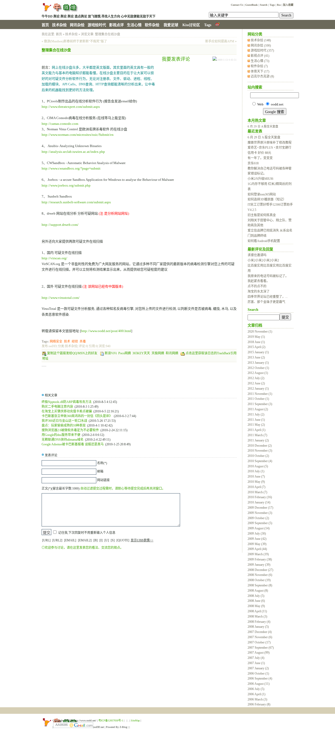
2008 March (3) (257, 616)
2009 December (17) (260, 507)
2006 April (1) (256, 694)
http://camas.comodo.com (60, 124)
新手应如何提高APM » (221, 41)
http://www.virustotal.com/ (61, 298)
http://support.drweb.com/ (60, 225)
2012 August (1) (258, 373)
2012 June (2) (256, 383)
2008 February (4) (259, 622)
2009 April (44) (257, 549)
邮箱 (100, 472)
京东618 (253, 163)
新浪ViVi (111, 353)
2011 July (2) (256, 414)
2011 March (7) (257, 435)
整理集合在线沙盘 (107, 34)
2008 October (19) (259, 580)
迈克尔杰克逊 (262, 76)
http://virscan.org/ (54, 258)
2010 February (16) (260, 497)
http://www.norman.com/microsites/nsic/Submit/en (78, 135)
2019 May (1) (256, 337)
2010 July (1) (256, 471)
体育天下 (260, 71)
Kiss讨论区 (191, 25)
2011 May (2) (256, 425)
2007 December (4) (260, 632)
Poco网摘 (124, 353)
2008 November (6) (260, 575)
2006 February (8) (259, 704)
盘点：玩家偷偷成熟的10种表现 (64, 425)
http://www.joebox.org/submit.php (66, 185)
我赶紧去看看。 (259, 281)
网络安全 (56, 341)
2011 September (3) (260, 404)
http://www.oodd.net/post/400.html (106, 331)
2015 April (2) (256, 347)
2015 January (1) (258, 352)
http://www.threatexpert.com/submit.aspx (71, 107)
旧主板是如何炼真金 (262, 215)
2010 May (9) (256, 482)
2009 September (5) (260, 523)
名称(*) (102, 463)
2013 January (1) (258, 362)
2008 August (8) (258, 590)
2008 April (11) (257, 611)
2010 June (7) (256, 476)
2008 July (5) (256, 596)
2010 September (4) (260, 461)
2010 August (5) (258, 466)
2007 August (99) (259, 652)
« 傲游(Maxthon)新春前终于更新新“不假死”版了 (74, 41)
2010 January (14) (259, 502)
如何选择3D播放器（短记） (267, 199)
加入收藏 (288, 4)
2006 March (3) (257, 699)
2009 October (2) (258, 518)
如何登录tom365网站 (262, 194)
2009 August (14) (259, 528)
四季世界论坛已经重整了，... (268, 297)
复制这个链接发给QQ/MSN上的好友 (72, 353)
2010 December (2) (260, 445)
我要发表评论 (176, 59)
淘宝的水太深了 (259, 291)
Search (263, 4)
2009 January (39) (259, 564)
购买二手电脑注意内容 (57, 406)
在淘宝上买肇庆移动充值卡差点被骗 (67, 411)
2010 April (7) (256, 487)
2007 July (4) (256, 658)
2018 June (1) (256, 342)
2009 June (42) (257, 539)
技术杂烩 (59, 25)
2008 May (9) (256, 606)
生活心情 (134, 25)
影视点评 (116, 25)
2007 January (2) (258, 668)
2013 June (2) (256, 357)
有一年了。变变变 (260, 158)
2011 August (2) (258, 409)
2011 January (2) (258, 440)
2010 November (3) (260, 450)
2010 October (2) (258, 456)
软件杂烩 (152, 25)
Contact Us (237, 4)
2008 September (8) (260, 585)
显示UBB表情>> (142, 540)
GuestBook (251, 4)
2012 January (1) (258, 388)
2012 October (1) (258, 368)
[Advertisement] (194, 100)
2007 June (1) (256, 663)
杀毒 (83, 341)
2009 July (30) (257, 533)
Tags (272, 4)
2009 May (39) (257, 544)
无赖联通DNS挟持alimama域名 (62, 439)
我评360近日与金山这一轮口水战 (64, 421)
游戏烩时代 (97, 25)
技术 (67, 341)
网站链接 (103, 480)
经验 (75, 341)
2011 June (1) (256, 420)
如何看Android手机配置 (264, 241)
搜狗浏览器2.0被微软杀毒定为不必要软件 (70, 430)
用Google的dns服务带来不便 (61, 435)
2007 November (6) (260, 637)
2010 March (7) (257, 492)
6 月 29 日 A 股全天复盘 (263, 126)
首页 (45, 25)
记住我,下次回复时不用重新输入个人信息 (86, 533)
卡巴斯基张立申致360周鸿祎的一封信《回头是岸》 (77, 416)
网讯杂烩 (77, 25)
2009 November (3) (260, 513)
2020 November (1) (260, 331)
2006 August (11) (259, 684)
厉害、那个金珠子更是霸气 (266, 302)
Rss (279, 4)
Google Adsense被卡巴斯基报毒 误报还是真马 (73, 444)
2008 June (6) (256, 601)
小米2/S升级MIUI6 (260, 179)
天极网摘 (158, 353)
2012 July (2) (256, 378)
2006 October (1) (258, 673)
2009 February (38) (260, 559)
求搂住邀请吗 (257, 255)
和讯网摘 (172, 353)
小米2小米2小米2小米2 (263, 260)
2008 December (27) (260, 570)
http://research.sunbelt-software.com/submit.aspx (76, 202)
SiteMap (135, 720)
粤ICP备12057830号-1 (110, 720)
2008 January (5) (258, 627)
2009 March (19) (258, 554)
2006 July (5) (256, 689)
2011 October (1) (258, 399)
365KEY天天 (141, 353)
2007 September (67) (261, 647)
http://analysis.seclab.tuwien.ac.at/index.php (73, 152)
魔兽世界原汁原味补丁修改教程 (270, 142)
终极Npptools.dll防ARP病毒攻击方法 (67, 402)
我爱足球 (171, 25)
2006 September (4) (260, 678)
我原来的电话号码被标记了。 (268, 276)
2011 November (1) (260, 394)
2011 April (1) (256, 430)
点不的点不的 (257, 286)
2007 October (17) (259, 642)
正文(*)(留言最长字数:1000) (61, 488)
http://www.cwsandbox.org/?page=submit (71, 168)
